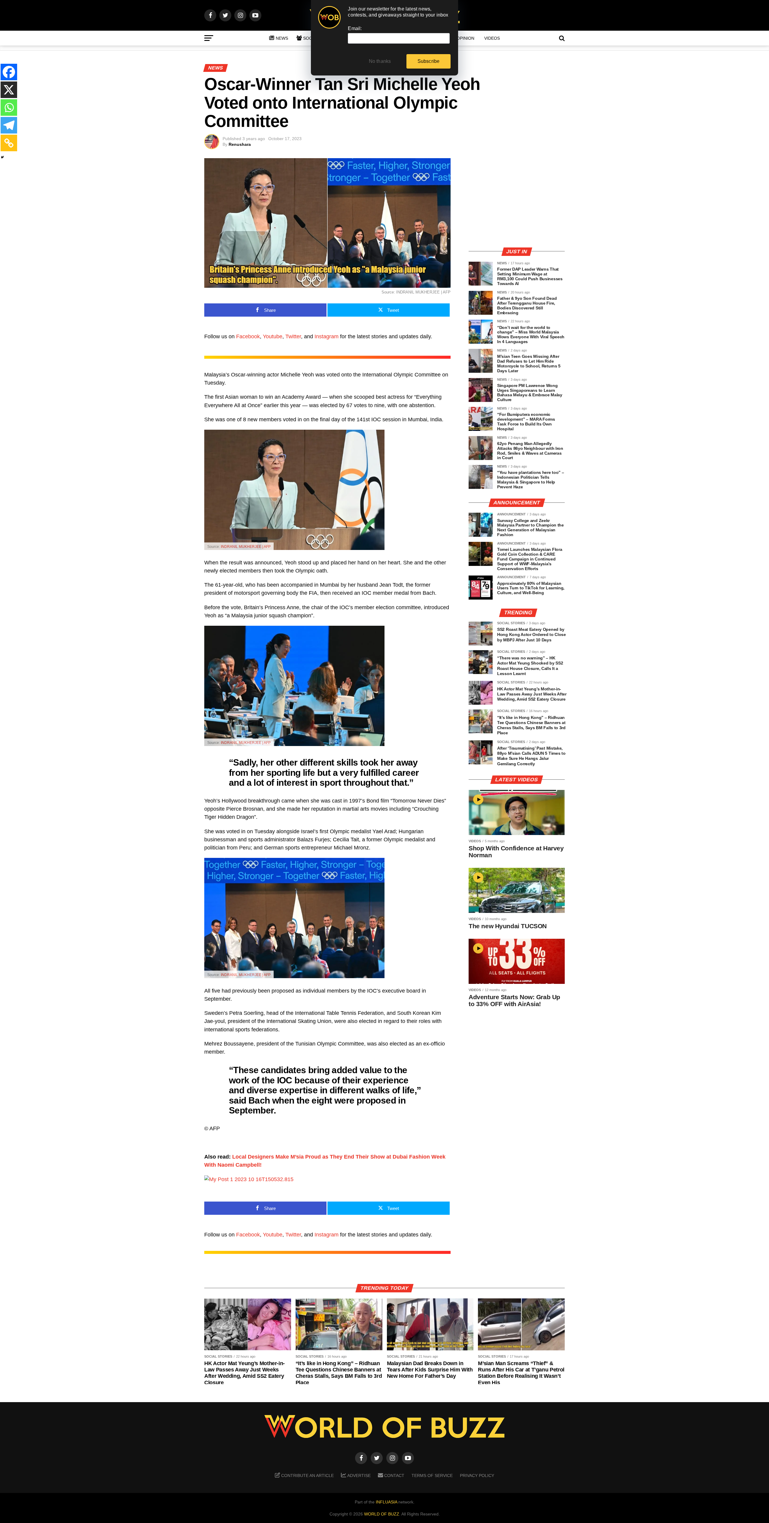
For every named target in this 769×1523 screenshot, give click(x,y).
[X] (9, 89)
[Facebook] (9, 72)
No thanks (380, 61)
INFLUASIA (386, 1502)
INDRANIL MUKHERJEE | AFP (246, 547)
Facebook (248, 336)
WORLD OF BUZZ (381, 1514)
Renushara (240, 144)
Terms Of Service (432, 1475)
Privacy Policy (477, 1475)
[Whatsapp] (9, 107)
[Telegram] (9, 125)
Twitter (293, 336)
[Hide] (2, 157)
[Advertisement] (517, 200)
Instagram (327, 336)
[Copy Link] (9, 143)
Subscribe (429, 61)
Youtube (272, 336)
